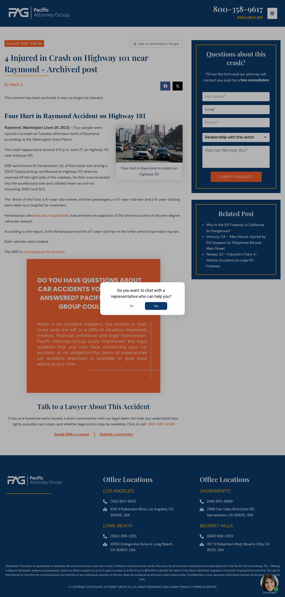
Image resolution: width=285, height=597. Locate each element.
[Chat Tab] (142, 298)
